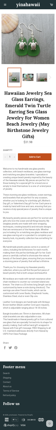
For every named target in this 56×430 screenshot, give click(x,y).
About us (7, 386)
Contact (6, 382)
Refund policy (9, 395)
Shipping (7, 378)
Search (6, 373)
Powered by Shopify (25, 415)
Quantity (7, 150)
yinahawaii (28, 4)
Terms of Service (11, 391)
